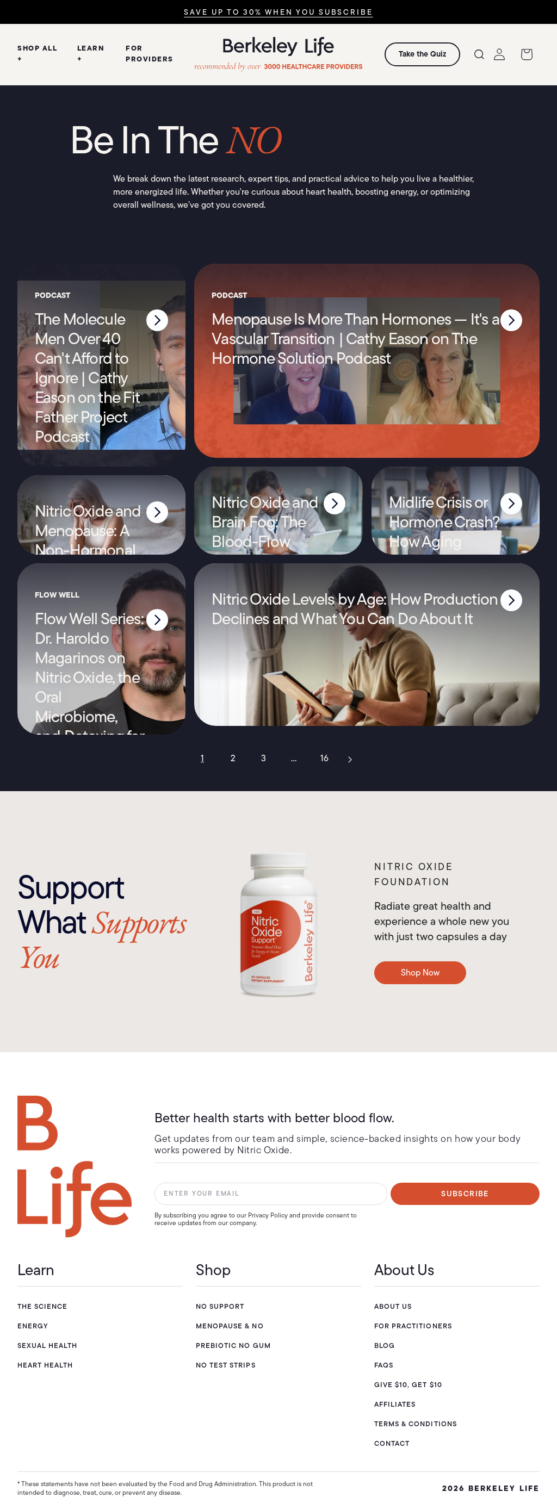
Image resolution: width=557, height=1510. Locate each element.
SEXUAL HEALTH (47, 1345)
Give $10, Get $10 (408, 1384)
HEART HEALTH (45, 1365)
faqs (383, 1365)
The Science (42, 1306)
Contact (392, 1443)
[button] (479, 54)
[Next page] (355, 758)
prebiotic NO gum (233, 1345)
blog (384, 1345)
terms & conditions (415, 1424)
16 (324, 758)
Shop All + (37, 53)
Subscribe (465, 1193)
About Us (393, 1306)
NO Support (220, 1306)
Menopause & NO (230, 1326)
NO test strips (226, 1365)
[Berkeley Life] (74, 1167)
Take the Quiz (422, 54)
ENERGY (32, 1326)
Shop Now (420, 972)
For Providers (150, 53)
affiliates (395, 1404)
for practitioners (413, 1326)
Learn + (91, 53)
